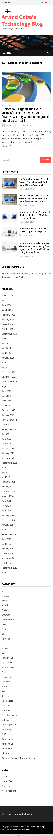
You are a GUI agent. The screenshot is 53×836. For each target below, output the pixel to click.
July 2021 (6, 472)
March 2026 (7, 309)
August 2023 (8, 386)
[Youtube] (46, 2)
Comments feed (9, 786)
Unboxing (6, 719)
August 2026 (8, 295)
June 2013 (6, 539)
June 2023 (6, 391)
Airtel (4, 600)
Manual (5, 648)
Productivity (7, 676)
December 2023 (9, 376)
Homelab (6, 638)
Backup (5, 610)
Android (5, 605)
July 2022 (6, 434)
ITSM (4, 643)
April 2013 (6, 543)
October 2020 (8, 491)
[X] (49, 2)
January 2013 (8, 548)
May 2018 (6, 505)
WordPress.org (9, 790)
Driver (4, 629)
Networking (7, 657)
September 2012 (9, 567)
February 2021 (8, 481)
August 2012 (8, 572)
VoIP (4, 734)
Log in (4, 776)
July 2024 (6, 367)
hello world (7, 273)
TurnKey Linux (38, 835)
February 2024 (8, 372)
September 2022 (9, 429)
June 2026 (6, 305)
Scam (4, 686)
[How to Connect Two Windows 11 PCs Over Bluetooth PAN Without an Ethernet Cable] (9, 212)
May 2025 (6, 348)
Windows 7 (7, 748)
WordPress (17, 829)
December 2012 (9, 553)
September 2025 (9, 333)
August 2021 (8, 467)
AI (2, 105)
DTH (4, 633)
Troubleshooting (9, 715)
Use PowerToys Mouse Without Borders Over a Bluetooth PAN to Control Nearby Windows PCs (34, 182)
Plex (4, 672)
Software (6, 705)
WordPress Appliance (17, 835)
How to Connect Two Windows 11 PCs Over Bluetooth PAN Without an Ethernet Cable (34, 215)
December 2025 (9, 324)
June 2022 (6, 438)
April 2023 (6, 400)
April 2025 (6, 352)
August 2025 (8, 338)
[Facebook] (43, 2)
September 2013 (9, 534)
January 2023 (8, 414)
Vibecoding (7, 729)
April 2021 (6, 477)
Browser (6, 614)
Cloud (4, 624)
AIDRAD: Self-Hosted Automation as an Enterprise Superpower (34, 230)
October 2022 (8, 424)
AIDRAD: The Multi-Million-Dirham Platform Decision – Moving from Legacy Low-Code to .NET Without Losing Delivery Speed (34, 248)
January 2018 (8, 515)
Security (8, 105)
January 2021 (8, 486)
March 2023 (7, 405)
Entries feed (7, 781)
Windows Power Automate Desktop (19, 758)
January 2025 (8, 357)
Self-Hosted (7, 700)
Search (5, 691)
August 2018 (8, 496)
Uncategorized (9, 724)
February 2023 (8, 410)
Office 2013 (7, 662)
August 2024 (8, 362)
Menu (8, 53)
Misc (4, 653)
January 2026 (8, 319)
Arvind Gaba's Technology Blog (22, 20)
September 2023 (9, 381)
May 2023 (6, 395)
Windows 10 (7, 738)
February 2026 (8, 314)
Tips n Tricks (8, 710)
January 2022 (8, 453)
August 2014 (8, 529)
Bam (28, 829)
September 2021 (9, 462)
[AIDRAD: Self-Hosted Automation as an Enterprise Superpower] (9, 228)
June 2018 (6, 500)
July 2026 (6, 300)
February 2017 (8, 520)
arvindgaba (13, 125)
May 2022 (6, 443)
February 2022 (8, 448)
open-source (8, 667)
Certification (8, 619)
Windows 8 (7, 753)
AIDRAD (5, 595)
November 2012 (9, 558)
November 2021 (9, 457)
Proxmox (6, 681)
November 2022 (9, 419)
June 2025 (6, 343)
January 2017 (8, 524)
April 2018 (6, 510)
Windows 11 (7, 743)
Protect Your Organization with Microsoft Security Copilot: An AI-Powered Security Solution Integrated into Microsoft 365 (25, 115)
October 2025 (8, 329)
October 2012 (8, 562)
